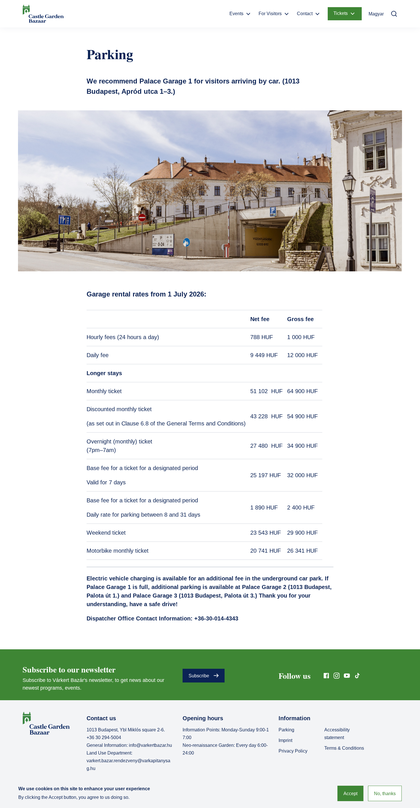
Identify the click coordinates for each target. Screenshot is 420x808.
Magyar (376, 13)
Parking (286, 729)
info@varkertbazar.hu (150, 745)
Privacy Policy (293, 751)
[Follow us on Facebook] (326, 675)
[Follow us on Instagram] (336, 675)
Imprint (285, 740)
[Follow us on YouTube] (347, 675)
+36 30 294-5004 (104, 737)
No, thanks (385, 793)
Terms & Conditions (344, 748)
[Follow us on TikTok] (357, 675)
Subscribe (199, 675)
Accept (350, 793)
